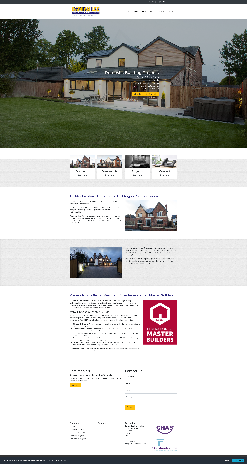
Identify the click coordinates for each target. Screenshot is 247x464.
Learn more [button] (62, 460)
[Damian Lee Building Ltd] (85, 11)
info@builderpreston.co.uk (166, 2)
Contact (171, 11)
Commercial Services (78, 433)
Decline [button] (227, 460)
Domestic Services (77, 429)
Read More (75, 385)
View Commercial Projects (144, 94)
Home (127, 11)
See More (82, 175)
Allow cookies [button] (238, 460)
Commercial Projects (78, 439)
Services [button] (135, 11)
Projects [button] (146, 11)
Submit (130, 407)
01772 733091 (150, 2)
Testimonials (159, 11)
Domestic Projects (77, 436)
